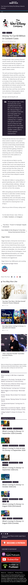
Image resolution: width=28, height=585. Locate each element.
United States (21, 445)
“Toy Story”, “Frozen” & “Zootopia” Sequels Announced (14, 226)
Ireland (20, 499)
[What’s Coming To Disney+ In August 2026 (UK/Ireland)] (5, 492)
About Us (3, 572)
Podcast (20, 462)
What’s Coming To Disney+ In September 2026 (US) (13, 469)
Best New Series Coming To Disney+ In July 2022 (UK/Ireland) (14, 327)
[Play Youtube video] (14, 50)
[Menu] (2, 12)
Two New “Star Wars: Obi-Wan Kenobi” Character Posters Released (14, 302)
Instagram (19, 217)
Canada (4, 428)
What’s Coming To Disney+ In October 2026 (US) (13, 486)
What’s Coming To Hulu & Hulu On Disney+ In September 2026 (13, 449)
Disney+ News (9, 32)
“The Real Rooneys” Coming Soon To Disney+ (13, 388)
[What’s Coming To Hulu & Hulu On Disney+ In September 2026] (5, 438)
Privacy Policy (19, 572)
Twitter (6, 217)
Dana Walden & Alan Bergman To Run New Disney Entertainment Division (13, 231)
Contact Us (11, 572)
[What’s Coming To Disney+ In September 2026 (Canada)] (5, 421)
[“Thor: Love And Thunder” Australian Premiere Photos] (14, 335)
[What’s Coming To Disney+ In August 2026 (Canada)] (5, 511)
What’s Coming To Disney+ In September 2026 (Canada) (13, 432)
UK (7, 501)
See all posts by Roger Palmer (10, 263)
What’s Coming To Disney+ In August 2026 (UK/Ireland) (13, 505)
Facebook (11, 217)
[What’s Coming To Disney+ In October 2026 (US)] (5, 475)
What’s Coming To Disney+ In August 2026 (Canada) (13, 522)
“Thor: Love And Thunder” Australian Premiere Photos (13, 354)
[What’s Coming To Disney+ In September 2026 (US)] (5, 455)
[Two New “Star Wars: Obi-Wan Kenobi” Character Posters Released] (14, 285)
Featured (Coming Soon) (17, 428)
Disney (4, 32)
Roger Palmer (13, 41)
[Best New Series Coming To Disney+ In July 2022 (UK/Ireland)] (14, 310)
